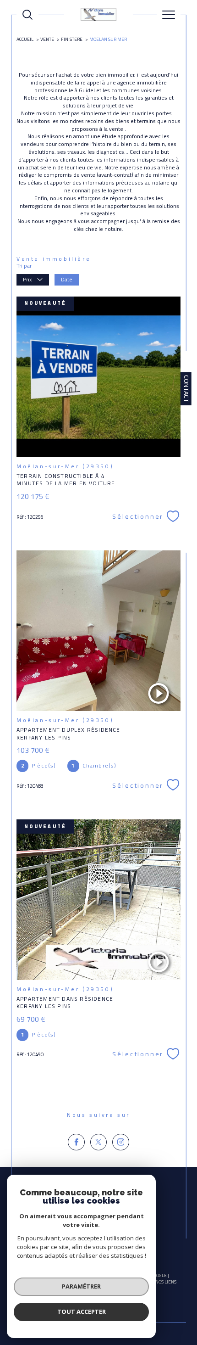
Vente (47, 39)
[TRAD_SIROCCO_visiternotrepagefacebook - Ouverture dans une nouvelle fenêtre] (76, 1142)
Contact (186, 389)
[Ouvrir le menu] (169, 14)
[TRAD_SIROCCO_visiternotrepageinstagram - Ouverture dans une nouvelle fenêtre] (120, 1142)
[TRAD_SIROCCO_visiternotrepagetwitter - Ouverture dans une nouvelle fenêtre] (98, 1142)
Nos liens (165, 1282)
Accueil (24, 39)
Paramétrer (81, 1286)
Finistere (71, 39)
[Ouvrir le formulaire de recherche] (27, 14)
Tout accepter (81, 1311)
